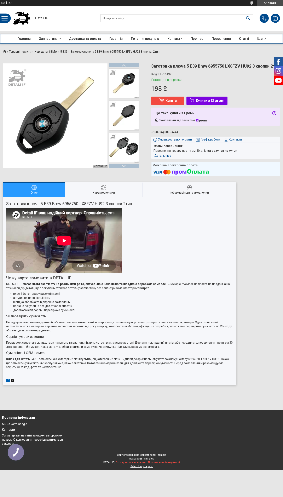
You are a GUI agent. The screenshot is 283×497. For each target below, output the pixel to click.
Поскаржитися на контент (131, 462)
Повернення (221, 39)
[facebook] (8, 381)
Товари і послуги (20, 51)
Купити (171, 101)
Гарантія (116, 39)
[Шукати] (248, 18)
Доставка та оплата (85, 39)
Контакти (174, 39)
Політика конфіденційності (164, 462)
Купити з (203, 101)
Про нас (197, 39)
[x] (12, 381)
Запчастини (48, 39)
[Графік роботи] (275, 18)
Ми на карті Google (14, 424)
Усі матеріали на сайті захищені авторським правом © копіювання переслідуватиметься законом (32, 439)
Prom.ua (161, 454)
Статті (244, 39)
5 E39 (64, 51)
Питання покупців (145, 39)
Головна (24, 39)
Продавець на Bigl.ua (141, 458)
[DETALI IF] (21, 18)
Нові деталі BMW (46, 51)
